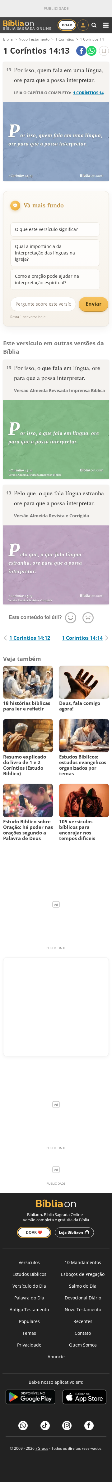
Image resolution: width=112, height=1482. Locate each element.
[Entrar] (83, 25)
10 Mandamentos (83, 1262)
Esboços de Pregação (83, 1274)
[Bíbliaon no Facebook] (89, 1425)
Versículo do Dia (29, 1286)
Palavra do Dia (29, 1298)
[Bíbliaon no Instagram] (67, 1425)
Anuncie (56, 1357)
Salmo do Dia (82, 1286)
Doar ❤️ (34, 1232)
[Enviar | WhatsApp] (91, 51)
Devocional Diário (83, 1298)
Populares (29, 1321)
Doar (67, 25)
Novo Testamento (83, 1309)
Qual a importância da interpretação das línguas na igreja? (45, 252)
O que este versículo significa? (46, 229)
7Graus (41, 1448)
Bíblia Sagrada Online (27, 28)
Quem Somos (83, 1345)
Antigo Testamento (29, 1309)
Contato (83, 1333)
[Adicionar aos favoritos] (104, 51)
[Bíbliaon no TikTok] (45, 1425)
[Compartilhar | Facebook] (81, 51)
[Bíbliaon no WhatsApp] (23, 1425)
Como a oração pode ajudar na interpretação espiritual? (47, 279)
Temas (29, 1333)
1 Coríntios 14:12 (29, 638)
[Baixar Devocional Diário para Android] (30, 1398)
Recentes (82, 1321)
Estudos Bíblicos (29, 1274)
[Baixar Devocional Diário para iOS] (84, 1398)
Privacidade (29, 1345)
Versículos (29, 1262)
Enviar (93, 303)
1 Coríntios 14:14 (82, 638)
